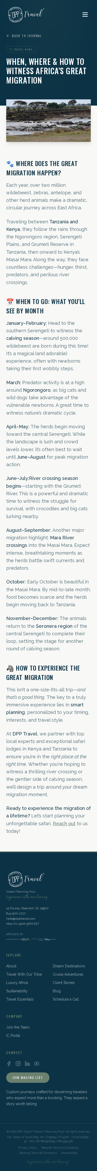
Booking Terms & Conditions (38, 1153)
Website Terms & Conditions (60, 1147)
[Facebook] (8, 1063)
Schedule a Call (66, 999)
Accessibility (69, 1153)
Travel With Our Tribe (24, 974)
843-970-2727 (16, 913)
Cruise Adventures (68, 974)
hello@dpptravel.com (20, 918)
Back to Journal (27, 36)
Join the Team (17, 1027)
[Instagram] (18, 1063)
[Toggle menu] (85, 14)
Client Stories (64, 983)
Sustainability (17, 991)
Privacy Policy (27, 1147)
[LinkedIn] (27, 1063)
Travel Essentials (20, 999)
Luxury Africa (17, 983)
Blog (57, 991)
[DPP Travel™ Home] (25, 14)
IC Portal (13, 1036)
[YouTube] (36, 1063)
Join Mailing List (27, 1077)
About (11, 966)
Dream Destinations (69, 966)
